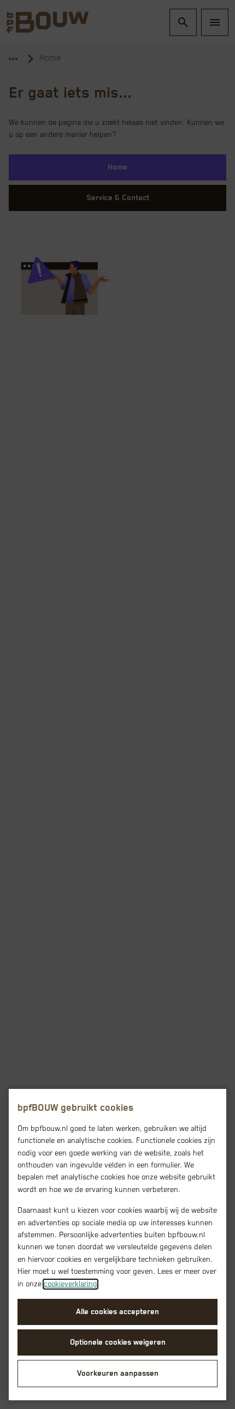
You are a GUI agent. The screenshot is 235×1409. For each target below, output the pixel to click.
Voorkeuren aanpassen (117, 1373)
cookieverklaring (70, 1284)
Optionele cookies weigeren (118, 1342)
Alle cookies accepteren (117, 1312)
